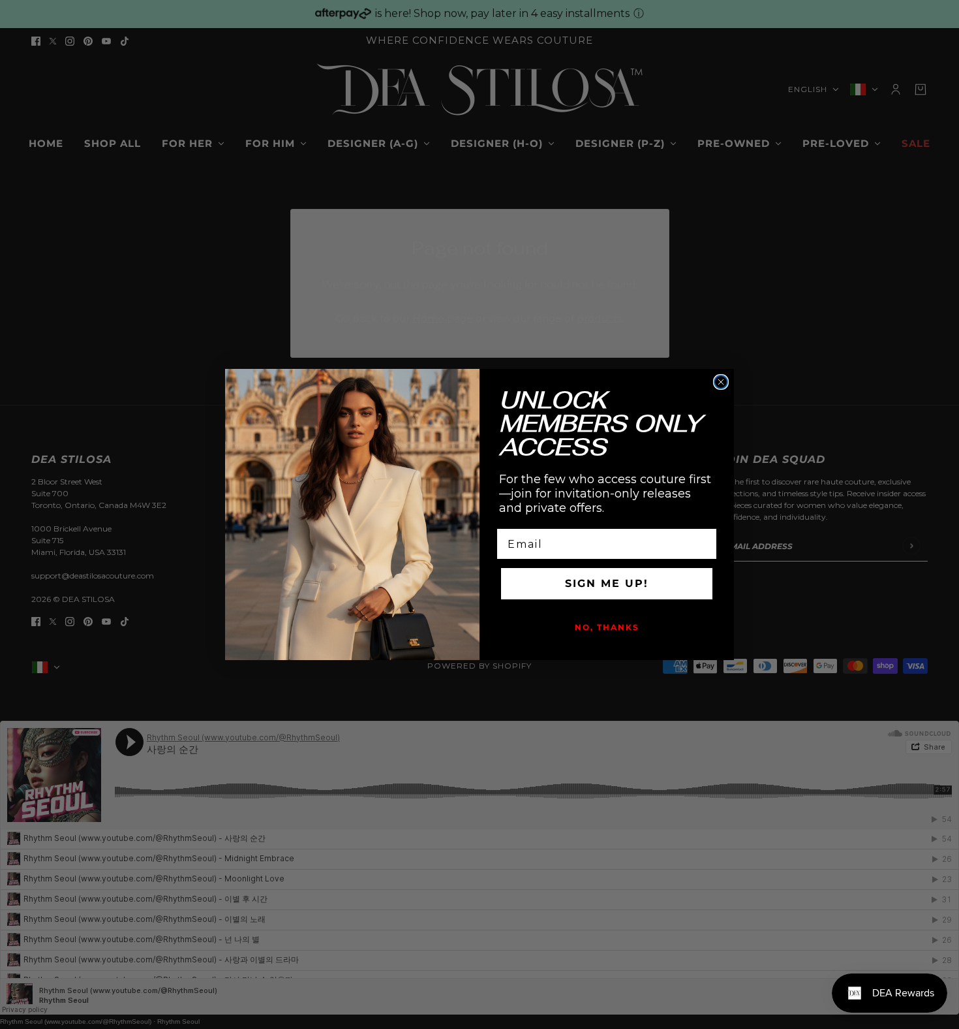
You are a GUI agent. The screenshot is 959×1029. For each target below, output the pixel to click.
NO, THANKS (607, 627)
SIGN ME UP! (606, 583)
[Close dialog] (720, 381)
